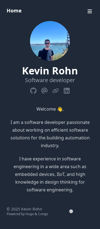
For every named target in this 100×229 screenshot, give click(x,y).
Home (14, 10)
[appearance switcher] (71, 211)
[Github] (33, 89)
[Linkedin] (66, 89)
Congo (43, 214)
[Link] (55, 89)
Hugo (30, 214)
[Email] (44, 89)
